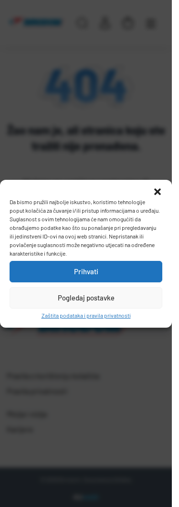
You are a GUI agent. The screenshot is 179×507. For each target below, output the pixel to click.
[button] (157, 192)
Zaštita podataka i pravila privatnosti (86, 315)
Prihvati (86, 271)
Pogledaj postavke (86, 297)
